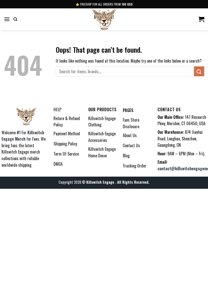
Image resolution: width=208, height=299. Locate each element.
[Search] (15, 19)
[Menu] (7, 19)
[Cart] (201, 19)
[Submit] (199, 71)
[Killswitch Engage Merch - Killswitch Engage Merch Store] (104, 19)
